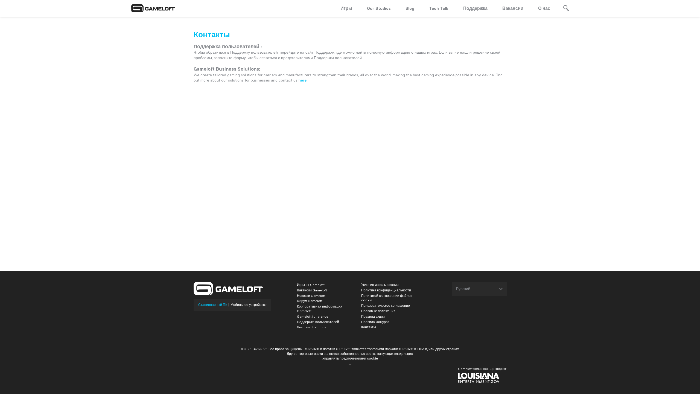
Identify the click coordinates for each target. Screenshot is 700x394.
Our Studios (379, 8)
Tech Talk (438, 8)
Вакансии (512, 8)
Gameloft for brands (312, 316)
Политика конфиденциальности (386, 290)
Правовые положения (378, 311)
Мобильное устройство (249, 304)
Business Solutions (311, 327)
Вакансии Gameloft (312, 290)
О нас (544, 8)
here (303, 80)
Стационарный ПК (212, 304)
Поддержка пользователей (318, 322)
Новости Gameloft (311, 296)
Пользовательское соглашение (385, 305)
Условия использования (380, 285)
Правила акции (373, 316)
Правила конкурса (375, 322)
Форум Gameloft (309, 301)
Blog (410, 8)
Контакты (368, 327)
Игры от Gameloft (311, 285)
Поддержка (475, 8)
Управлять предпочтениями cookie (350, 358)
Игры (346, 8)
